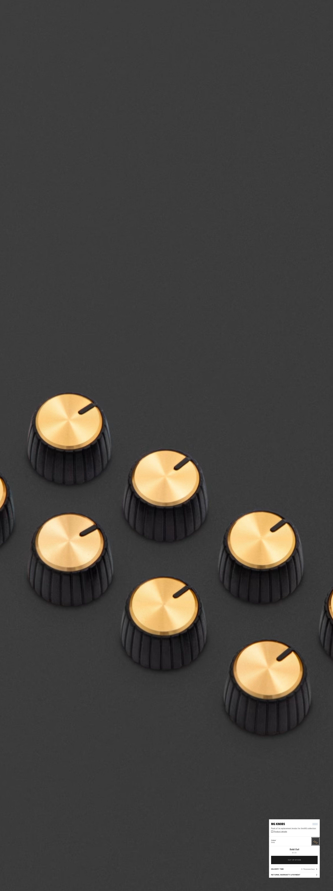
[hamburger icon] (326, 12)
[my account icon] (318, 12)
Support (306, 12)
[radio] (315, 841)
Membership (296, 5)
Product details (280, 831)
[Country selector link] (326, 5)
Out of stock (294, 860)
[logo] (10, 10)
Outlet (320, 5)
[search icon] (314, 12)
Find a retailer (309, 5)
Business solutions (281, 5)
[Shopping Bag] (322, 12)
